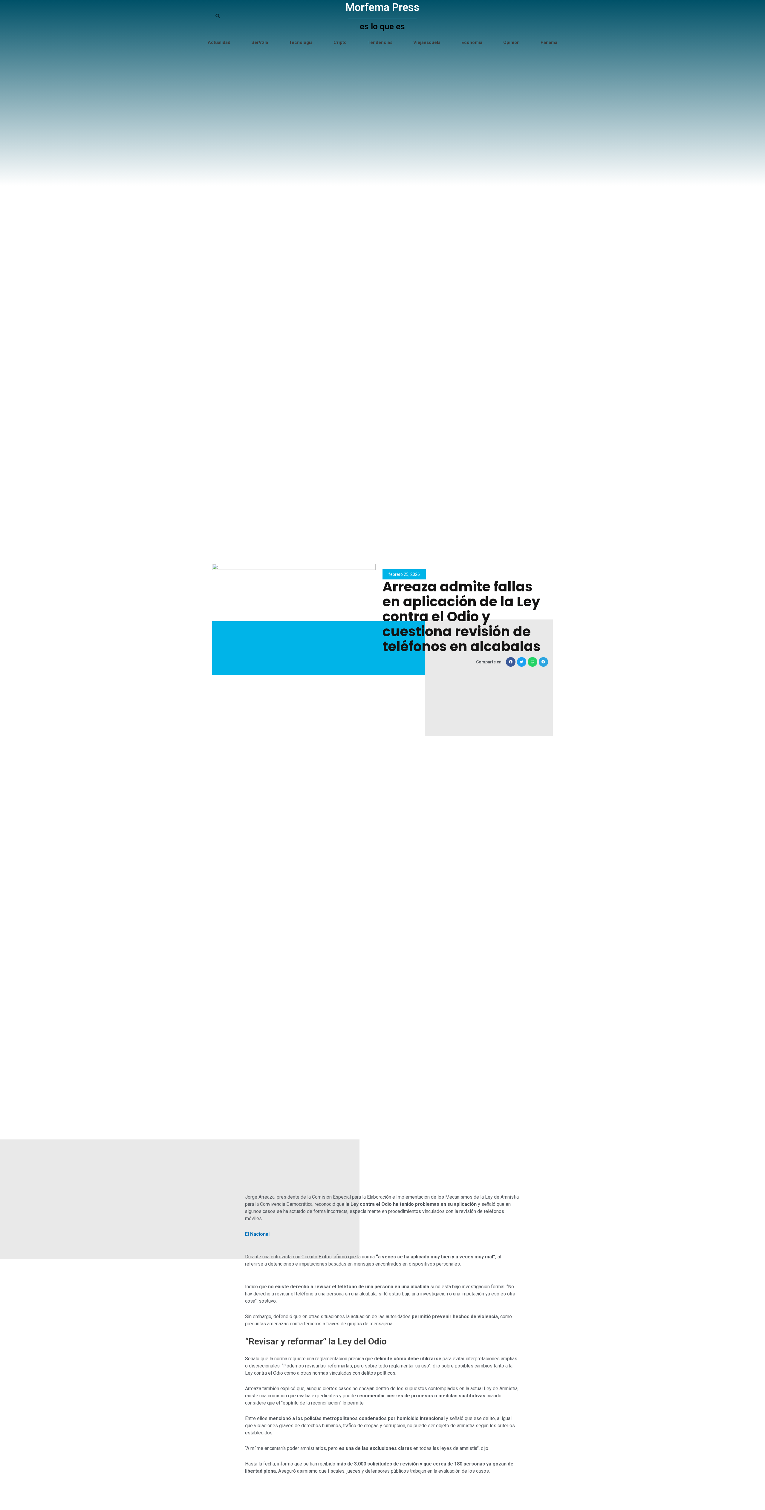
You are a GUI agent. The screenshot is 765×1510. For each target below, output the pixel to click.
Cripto (340, 42)
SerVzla (259, 42)
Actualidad (219, 42)
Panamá (549, 42)
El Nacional (257, 1234)
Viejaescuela (426, 42)
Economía (471, 42)
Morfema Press (382, 7)
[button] (510, 662)
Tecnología (301, 42)
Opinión (511, 42)
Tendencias (380, 42)
